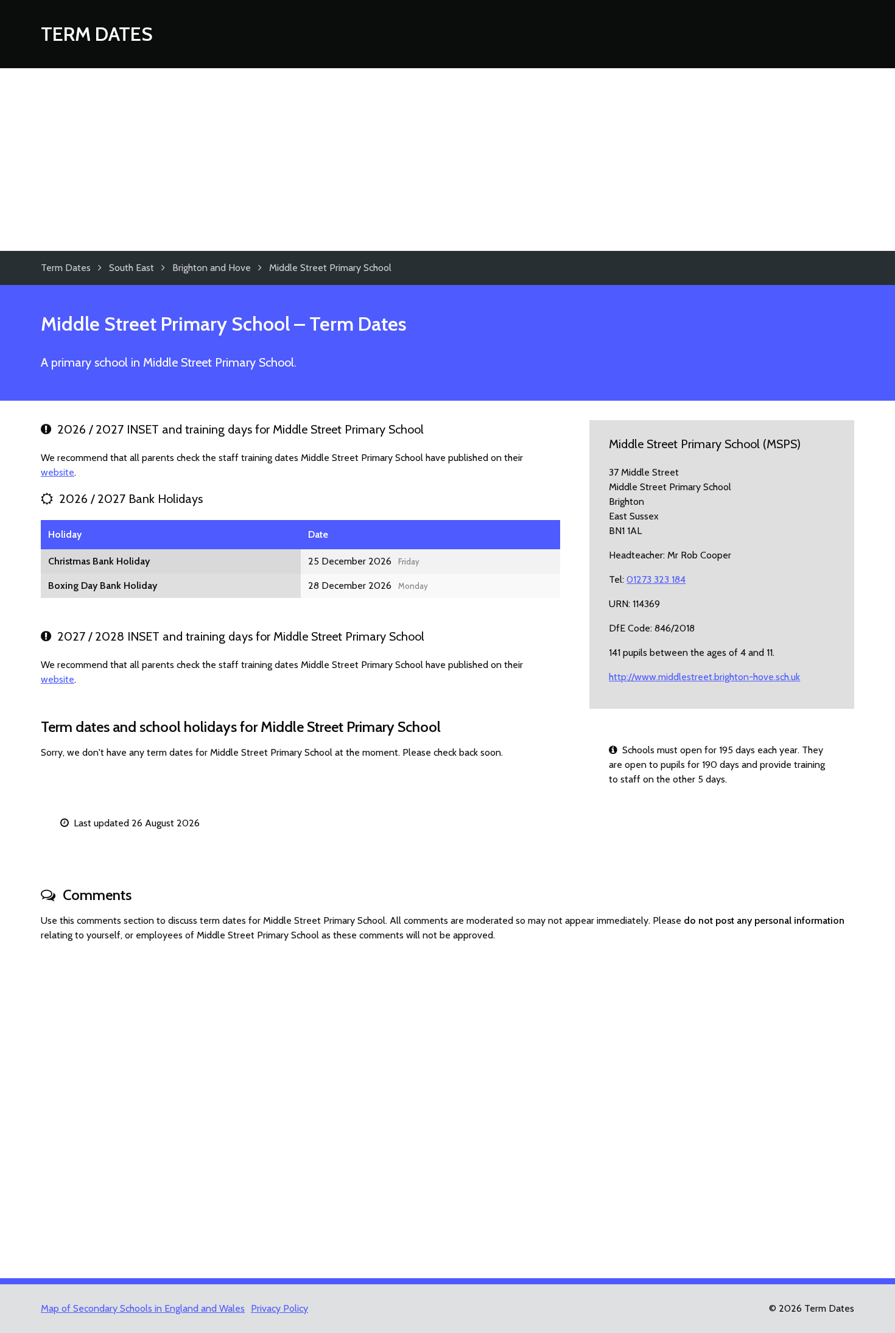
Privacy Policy (279, 1308)
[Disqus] (447, 1104)
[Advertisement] (447, 159)
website (57, 472)
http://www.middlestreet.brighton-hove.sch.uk (704, 677)
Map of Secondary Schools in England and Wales (143, 1308)
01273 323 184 (656, 579)
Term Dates (97, 34)
